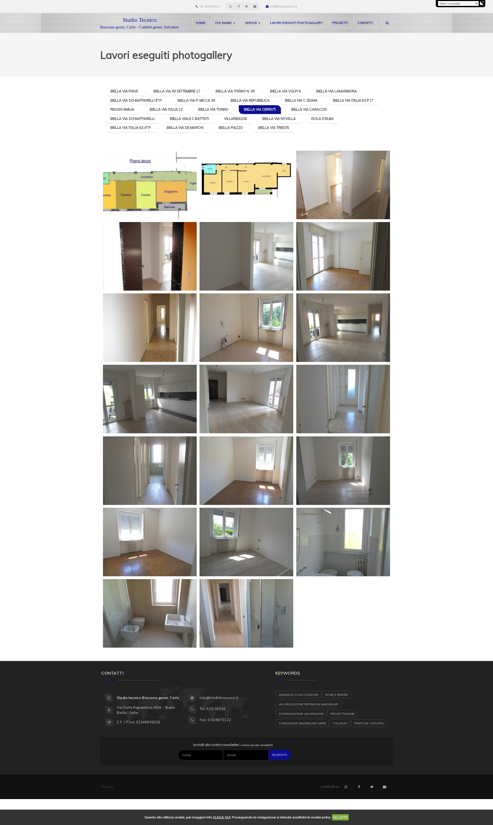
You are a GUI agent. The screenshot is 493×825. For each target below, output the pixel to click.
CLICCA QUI (221, 817)
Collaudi (340, 723)
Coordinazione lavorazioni (301, 714)
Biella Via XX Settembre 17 (177, 91)
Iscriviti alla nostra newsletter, (233, 745)
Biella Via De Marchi (185, 128)
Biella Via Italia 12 (166, 109)
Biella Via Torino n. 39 (235, 91)
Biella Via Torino (213, 109)
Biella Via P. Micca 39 (196, 100)
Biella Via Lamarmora (336, 91)
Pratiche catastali (369, 723)
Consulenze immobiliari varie (302, 723)
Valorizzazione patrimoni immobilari (308, 704)
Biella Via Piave (124, 91)
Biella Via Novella (279, 119)
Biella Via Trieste (273, 128)
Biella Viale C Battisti (189, 119)
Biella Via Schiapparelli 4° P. (136, 100)
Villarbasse (235, 119)
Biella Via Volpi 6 (285, 91)
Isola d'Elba (322, 119)
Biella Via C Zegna (301, 100)
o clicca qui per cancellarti (257, 745)
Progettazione (342, 714)
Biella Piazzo (231, 128)
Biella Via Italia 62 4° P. (130, 128)
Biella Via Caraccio (309, 109)
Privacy (107, 786)
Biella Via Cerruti (260, 109)
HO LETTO (340, 817)
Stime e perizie (336, 695)
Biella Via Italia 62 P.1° (353, 100)
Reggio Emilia (122, 109)
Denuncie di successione (298, 695)
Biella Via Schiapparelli (132, 119)
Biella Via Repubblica (250, 100)
